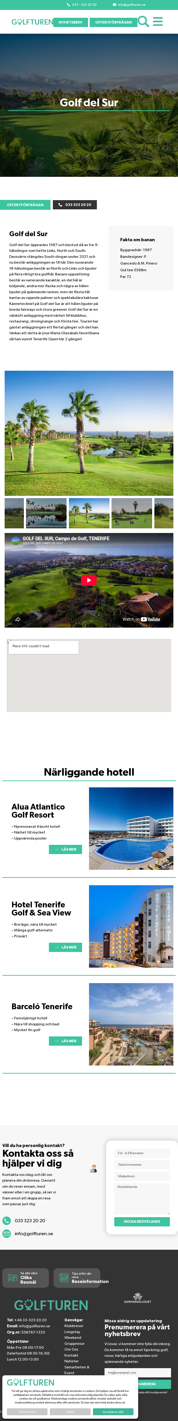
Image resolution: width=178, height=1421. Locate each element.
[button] (9, 433)
